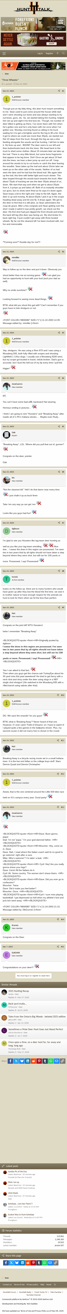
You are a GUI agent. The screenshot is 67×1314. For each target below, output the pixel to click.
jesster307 (59, 1245)
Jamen (11, 994)
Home (48, 1285)
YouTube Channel (33, 1295)
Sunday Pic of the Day (17, 1171)
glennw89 (12, 1020)
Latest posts (12, 1166)
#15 (62, 947)
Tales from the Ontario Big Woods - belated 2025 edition (37, 1017)
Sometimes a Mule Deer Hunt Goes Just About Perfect (35, 1029)
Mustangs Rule (14, 1049)
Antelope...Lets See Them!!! (20, 1204)
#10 (62, 695)
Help (42, 1285)
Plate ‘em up (13, 1182)
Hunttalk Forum (9, 1292)
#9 (63, 608)
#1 (63, 91)
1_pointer (8, 84)
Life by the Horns (15, 1033)
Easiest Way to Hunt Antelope (21, 1215)
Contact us (7, 1285)
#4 (63, 378)
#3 (63, 333)
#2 (63, 252)
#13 (62, 807)
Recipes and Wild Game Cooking (21, 1188)
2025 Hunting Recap (18, 991)
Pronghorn (12, 1210)
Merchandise (55, 1292)
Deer (17, 994)
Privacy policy (32, 1285)
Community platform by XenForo (27, 1299)
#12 (62, 774)
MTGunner (12, 1007)
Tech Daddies (32, 1304)
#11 (62, 741)
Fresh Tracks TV (41, 1292)
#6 (63, 472)
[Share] (59, 91)
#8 (63, 571)
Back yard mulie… (17, 1004)
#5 (63, 427)
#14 (62, 920)
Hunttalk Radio (25, 1292)
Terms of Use (19, 1285)
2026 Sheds (13, 1193)
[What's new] (58, 53)
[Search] (63, 53)
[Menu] (4, 54)
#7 (63, 523)
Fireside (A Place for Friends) (20, 1177)
